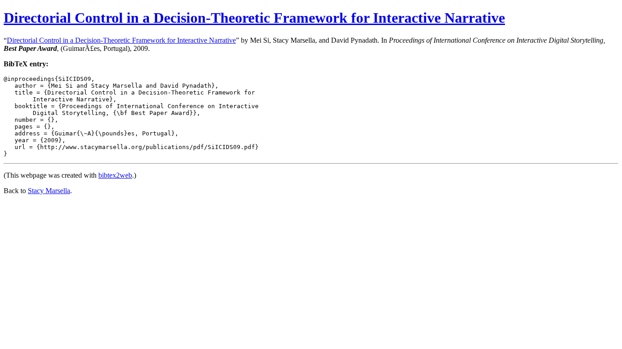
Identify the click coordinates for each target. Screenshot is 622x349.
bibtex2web (115, 175)
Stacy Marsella (49, 190)
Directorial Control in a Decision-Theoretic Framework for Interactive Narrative (254, 18)
